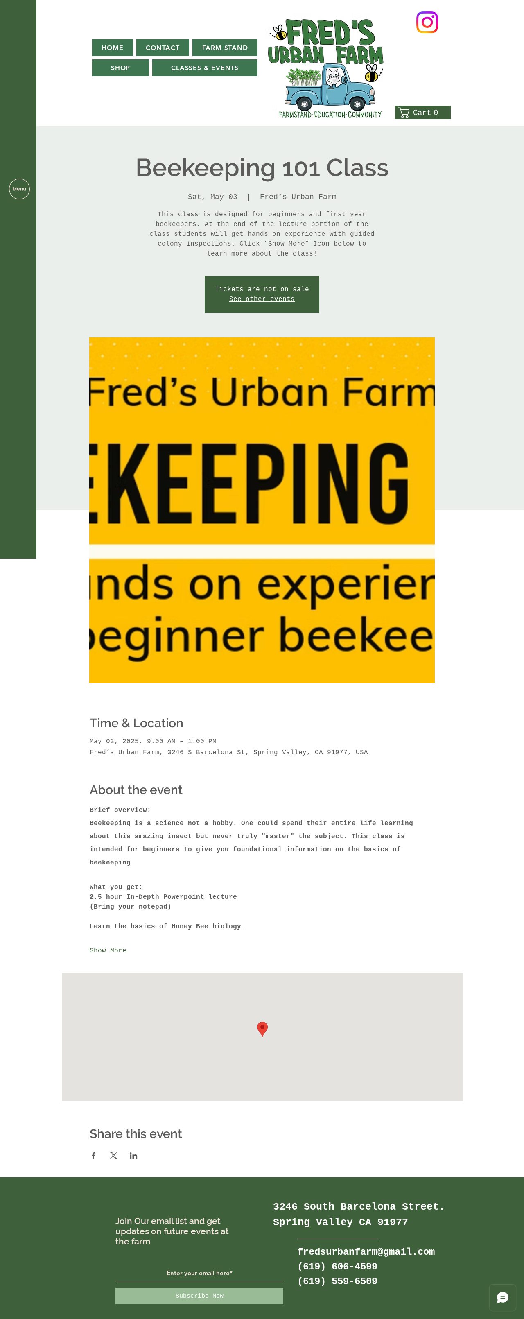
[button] (19, 189)
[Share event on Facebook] (93, 1155)
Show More (108, 951)
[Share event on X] (113, 1155)
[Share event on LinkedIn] (134, 1155)
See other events (262, 299)
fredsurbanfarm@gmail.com (366, 1252)
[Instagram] (427, 22)
